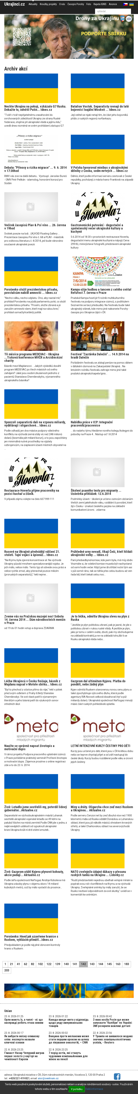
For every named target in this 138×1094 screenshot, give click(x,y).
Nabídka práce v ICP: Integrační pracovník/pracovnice (92, 423)
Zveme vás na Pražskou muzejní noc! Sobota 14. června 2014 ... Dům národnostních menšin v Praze (34, 619)
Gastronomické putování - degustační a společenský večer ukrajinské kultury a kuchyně (97, 228)
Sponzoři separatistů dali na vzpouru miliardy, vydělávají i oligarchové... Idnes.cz (35, 423)
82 (32, 964)
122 (49, 964)
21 (11, 964)
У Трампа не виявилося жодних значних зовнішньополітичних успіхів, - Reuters (113, 1039)
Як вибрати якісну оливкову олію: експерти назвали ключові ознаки (21, 1039)
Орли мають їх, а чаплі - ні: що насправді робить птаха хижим (23, 1021)
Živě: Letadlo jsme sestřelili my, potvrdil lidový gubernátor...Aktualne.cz (35, 808)
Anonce (113, 4)
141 (74, 964)
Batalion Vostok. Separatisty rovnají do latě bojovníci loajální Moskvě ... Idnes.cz (100, 107)
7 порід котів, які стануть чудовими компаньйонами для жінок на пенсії (68, 1056)
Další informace (94, 1089)
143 (92, 964)
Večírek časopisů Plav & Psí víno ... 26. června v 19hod (35, 226)
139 (57, 964)
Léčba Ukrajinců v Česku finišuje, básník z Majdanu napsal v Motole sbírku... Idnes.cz (33, 682)
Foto (88, 4)
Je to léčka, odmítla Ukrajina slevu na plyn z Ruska (100, 617)
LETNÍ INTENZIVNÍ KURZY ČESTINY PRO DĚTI (100, 746)
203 (6, 970)
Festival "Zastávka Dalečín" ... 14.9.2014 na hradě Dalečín (100, 355)
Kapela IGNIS (100, 4)
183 (126, 964)
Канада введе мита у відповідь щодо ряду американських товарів (69, 1023)
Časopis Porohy (76, 4)
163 (118, 964)
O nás (62, 4)
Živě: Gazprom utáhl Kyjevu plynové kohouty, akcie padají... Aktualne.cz (34, 873)
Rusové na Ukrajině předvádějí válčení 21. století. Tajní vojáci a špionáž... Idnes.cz (32, 553)
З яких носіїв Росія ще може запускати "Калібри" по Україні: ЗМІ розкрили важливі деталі (112, 1023)
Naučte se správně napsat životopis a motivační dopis (29, 747)
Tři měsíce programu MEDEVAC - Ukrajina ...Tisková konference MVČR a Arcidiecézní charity (33, 357)
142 (83, 964)
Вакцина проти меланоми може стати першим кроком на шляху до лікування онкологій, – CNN (69, 1039)
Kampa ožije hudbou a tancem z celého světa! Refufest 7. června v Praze (101, 291)
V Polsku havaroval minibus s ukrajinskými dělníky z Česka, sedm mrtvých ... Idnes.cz (99, 169)
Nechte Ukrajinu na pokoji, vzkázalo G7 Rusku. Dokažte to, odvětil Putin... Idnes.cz (35, 107)
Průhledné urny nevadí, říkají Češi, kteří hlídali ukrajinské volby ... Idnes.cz (101, 553)
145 (109, 964)
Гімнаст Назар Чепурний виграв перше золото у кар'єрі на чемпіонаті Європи (24, 1056)
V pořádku (76, 1089)
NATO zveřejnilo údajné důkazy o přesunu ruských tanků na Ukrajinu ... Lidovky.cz (98, 873)
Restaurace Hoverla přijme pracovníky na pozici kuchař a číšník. (31, 492)
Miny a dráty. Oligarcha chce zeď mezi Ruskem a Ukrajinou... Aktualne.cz (102, 808)
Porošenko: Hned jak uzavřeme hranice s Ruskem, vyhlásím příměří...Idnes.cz (31, 938)
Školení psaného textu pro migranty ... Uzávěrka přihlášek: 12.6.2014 (96, 492)
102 (40, 964)
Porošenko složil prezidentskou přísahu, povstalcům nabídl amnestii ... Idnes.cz (31, 291)
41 (18, 964)
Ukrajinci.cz (14, 4)
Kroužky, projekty (48, 4)
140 (66, 964)
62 (25, 964)
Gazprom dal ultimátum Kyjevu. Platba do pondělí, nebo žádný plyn (98, 682)
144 (100, 964)
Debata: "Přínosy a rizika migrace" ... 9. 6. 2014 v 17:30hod (35, 169)
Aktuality (33, 4)
